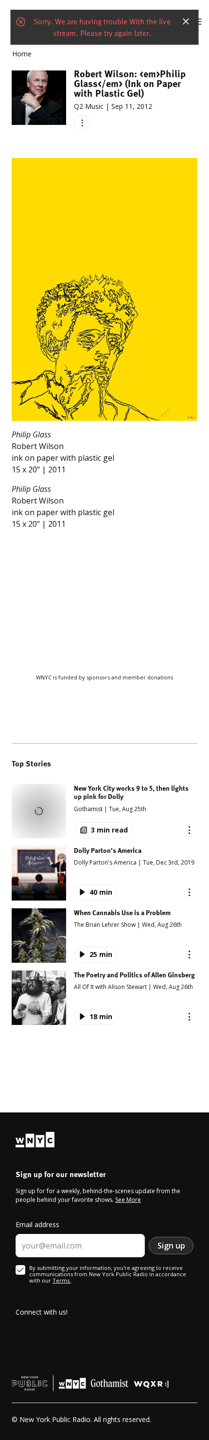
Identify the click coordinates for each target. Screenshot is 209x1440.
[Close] (186, 21)
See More (128, 1200)
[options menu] (82, 123)
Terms (61, 1280)
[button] (104, 811)
